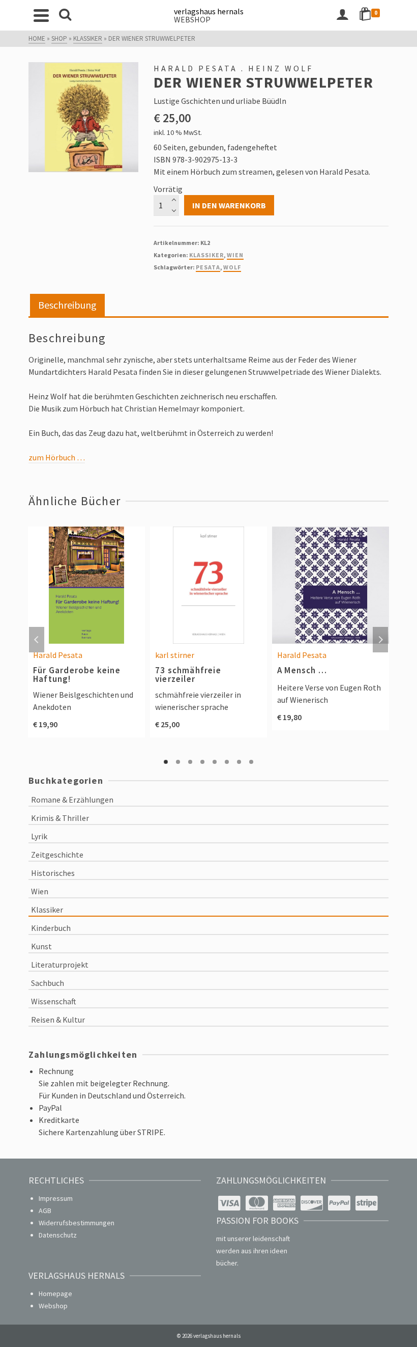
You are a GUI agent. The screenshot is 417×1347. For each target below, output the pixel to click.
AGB (45, 1210)
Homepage (55, 1293)
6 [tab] (227, 762)
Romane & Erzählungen (72, 799)
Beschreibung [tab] (67, 304)
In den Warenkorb (229, 205)
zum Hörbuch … (56, 457)
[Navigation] (41, 15)
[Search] (65, 15)
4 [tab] (202, 762)
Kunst (41, 946)
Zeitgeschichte (57, 854)
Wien (235, 255)
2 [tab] (178, 762)
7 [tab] (239, 762)
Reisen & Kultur (58, 1019)
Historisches (53, 873)
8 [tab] (251, 762)
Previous (36, 639)
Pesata (208, 267)
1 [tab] (166, 762)
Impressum (56, 1198)
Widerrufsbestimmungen (76, 1222)
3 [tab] (190, 762)
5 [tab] (215, 762)
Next (380, 639)
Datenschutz (58, 1235)
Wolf (232, 267)
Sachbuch (47, 983)
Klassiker (206, 255)
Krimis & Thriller (60, 818)
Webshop (53, 1305)
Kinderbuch (51, 928)
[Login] (342, 15)
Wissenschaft (53, 1001)
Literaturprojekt (59, 964)
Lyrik (39, 836)
